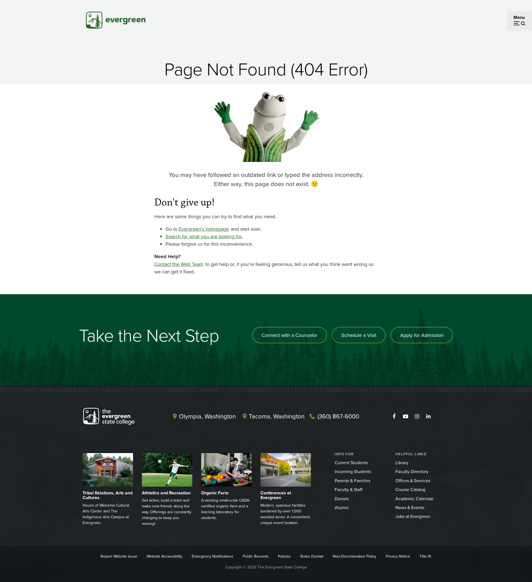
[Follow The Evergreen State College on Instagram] (417, 416)
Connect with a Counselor (290, 335)
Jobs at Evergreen (412, 516)
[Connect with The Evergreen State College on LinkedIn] (428, 416)
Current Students (351, 462)
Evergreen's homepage (204, 228)
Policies (284, 556)
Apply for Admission (422, 335)
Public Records (255, 556)
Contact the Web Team (178, 264)
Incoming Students (353, 471)
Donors (342, 498)
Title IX (425, 556)
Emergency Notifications (212, 556)
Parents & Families (352, 480)
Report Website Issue (119, 556)
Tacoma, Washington (277, 416)
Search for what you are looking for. (203, 236)
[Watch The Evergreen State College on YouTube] (405, 416)
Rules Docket (311, 556)
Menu (519, 17)
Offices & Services (412, 480)
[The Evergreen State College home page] (119, 417)
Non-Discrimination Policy (354, 556)
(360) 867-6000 (338, 416)
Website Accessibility (164, 556)
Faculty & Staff (348, 489)
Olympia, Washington (207, 416)
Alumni (342, 507)
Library (401, 462)
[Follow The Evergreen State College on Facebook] (394, 416)
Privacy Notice (398, 556)
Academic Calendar (414, 498)
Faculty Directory (411, 471)
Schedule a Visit (358, 335)
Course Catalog (410, 489)
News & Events (409, 507)
